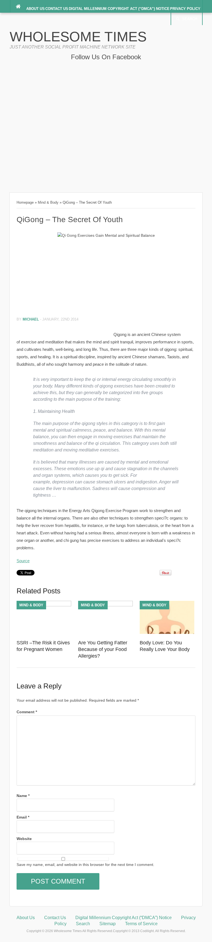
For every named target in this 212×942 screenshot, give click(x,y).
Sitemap (107, 923)
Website (24, 838)
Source (23, 560)
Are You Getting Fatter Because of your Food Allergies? (102, 649)
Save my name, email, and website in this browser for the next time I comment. (85, 864)
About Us (35, 9)
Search (189, 19)
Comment (27, 712)
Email (23, 817)
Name (23, 795)
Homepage (25, 202)
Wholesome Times (78, 36)
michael (31, 319)
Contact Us (56, 9)
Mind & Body (48, 202)
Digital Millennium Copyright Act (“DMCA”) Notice (119, 9)
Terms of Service (141, 923)
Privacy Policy (185, 9)
